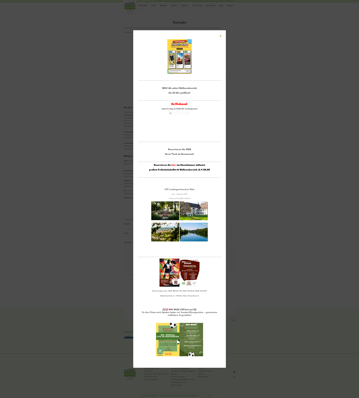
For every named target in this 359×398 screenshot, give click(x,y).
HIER (188, 149)
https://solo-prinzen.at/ (191, 296)
